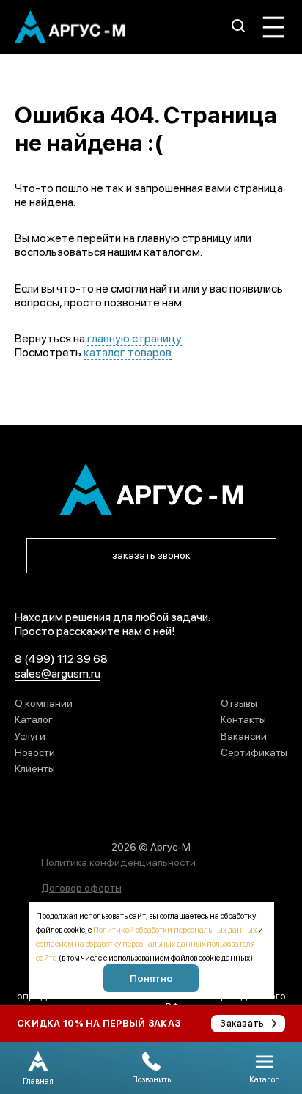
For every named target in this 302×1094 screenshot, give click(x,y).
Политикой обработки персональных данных (175, 930)
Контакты (243, 719)
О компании (44, 703)
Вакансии (244, 736)
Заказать (242, 1023)
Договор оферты (81, 888)
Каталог (34, 719)
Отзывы (239, 703)
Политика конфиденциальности (118, 862)
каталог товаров (128, 352)
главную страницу (134, 338)
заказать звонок (151, 555)
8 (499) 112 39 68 (61, 659)
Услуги (30, 736)
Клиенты (35, 768)
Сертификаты (254, 752)
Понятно (151, 978)
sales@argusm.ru (57, 673)
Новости (35, 752)
